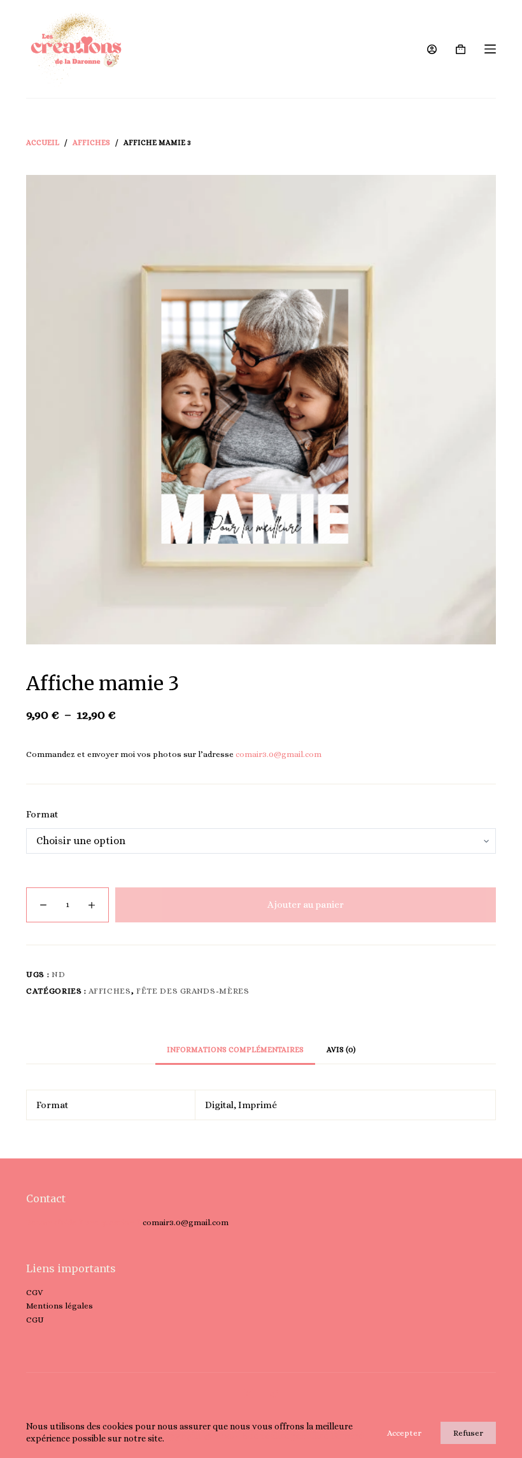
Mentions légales (59, 1305)
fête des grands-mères (193, 991)
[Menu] (490, 49)
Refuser (468, 1433)
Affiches (109, 991)
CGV (34, 1292)
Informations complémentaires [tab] (235, 1049)
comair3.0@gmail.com (278, 754)
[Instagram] (248, 1393)
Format (42, 814)
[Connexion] (432, 49)
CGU (35, 1319)
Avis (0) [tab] (341, 1049)
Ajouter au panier (305, 904)
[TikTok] (274, 1393)
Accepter (404, 1433)
